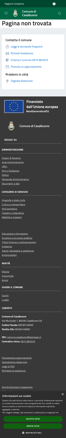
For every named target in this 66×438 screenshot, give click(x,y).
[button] (33, 432)
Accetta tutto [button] (33, 418)
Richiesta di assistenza (13, 370)
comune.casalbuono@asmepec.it (24, 337)
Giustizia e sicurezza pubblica (17, 238)
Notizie (5, 271)
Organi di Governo (11, 158)
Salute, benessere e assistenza (18, 251)
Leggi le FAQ (8, 366)
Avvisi (5, 280)
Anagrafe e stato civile (13, 200)
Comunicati (8, 276)
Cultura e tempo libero (13, 204)
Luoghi (5, 300)
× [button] (62, 394)
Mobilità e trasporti (12, 217)
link (57, 412)
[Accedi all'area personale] (54, 3)
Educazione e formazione (15, 234)
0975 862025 (28, 341)
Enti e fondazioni (10, 171)
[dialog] (33, 414)
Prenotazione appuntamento (17, 358)
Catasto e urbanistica (13, 213)
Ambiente (7, 246)
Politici (5, 175)
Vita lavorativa (9, 209)
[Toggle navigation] (6, 13)
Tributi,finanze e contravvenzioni (19, 242)
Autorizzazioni (9, 255)
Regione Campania (14, 3)
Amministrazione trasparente (17, 387)
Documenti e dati (11, 183)
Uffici (4, 166)
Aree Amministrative (13, 162)
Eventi (5, 295)
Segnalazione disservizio (14, 362)
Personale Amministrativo (15, 179)
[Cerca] (59, 13)
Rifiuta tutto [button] (33, 426)
